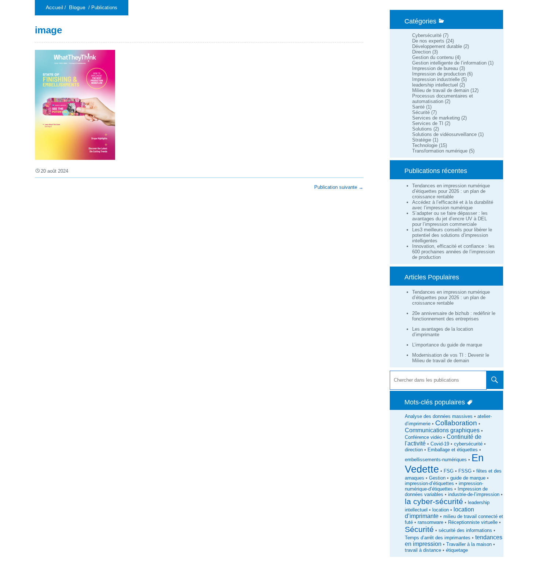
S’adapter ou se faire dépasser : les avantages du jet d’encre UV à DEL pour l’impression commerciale (450, 218)
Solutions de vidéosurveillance (444, 134)
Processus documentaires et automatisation (442, 98)
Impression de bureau (435, 68)
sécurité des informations (465, 530)
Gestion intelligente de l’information (449, 63)
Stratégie (421, 140)
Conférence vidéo (423, 437)
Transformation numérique (439, 151)
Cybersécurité (426, 35)
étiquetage (457, 550)
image (48, 30)
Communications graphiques (442, 430)
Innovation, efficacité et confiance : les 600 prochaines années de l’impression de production (453, 251)
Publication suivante (338, 187)
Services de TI (427, 123)
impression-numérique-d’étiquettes (444, 486)
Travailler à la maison (469, 544)
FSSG (465, 471)
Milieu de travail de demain (440, 90)
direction (414, 449)
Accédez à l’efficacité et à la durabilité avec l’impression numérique (452, 204)
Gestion (437, 478)
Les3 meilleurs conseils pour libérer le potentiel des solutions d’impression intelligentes (452, 235)
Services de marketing (436, 118)
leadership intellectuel (435, 85)
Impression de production (439, 74)
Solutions (422, 129)
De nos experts (428, 41)
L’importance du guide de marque (447, 345)
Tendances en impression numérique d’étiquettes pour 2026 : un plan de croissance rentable (451, 191)
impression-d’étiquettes (429, 483)
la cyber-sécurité (434, 501)
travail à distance (423, 550)
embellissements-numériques (436, 459)
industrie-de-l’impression (473, 494)
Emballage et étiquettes (453, 449)
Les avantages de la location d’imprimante (442, 331)
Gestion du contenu (433, 57)
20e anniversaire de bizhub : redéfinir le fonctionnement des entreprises (453, 316)
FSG (449, 471)
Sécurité (421, 112)
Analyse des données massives (439, 416)
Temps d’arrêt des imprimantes (437, 537)
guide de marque (467, 478)
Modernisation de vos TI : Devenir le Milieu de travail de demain (450, 357)
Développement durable (437, 46)
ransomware (430, 522)
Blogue (77, 7)
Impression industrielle (436, 79)
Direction (421, 52)
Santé (418, 107)
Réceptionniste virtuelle (473, 522)
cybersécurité (468, 444)
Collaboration (456, 423)
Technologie (424, 145)
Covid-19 (439, 444)
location (440, 510)
